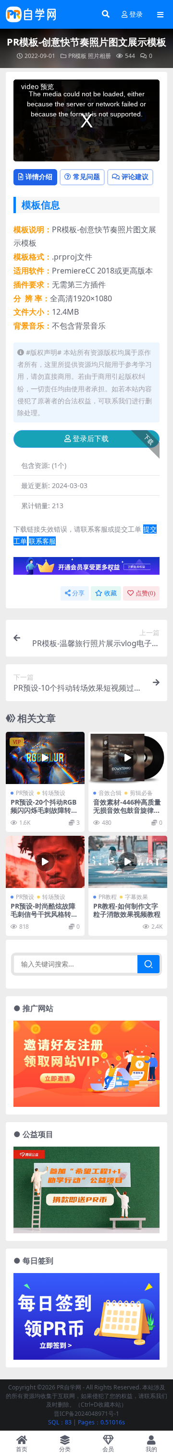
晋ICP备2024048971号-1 (86, 1414)
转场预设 (53, 793)
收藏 (110, 593)
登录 (136, 14)
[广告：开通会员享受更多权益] (86, 568)
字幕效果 (136, 897)
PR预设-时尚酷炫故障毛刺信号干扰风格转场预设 (44, 914)
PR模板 (77, 56)
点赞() (145, 593)
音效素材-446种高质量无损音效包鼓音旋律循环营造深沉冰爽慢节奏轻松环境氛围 (127, 813)
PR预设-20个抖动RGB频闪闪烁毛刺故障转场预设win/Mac (44, 810)
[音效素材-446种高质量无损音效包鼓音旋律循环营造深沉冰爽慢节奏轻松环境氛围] (127, 758)
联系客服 (42, 541)
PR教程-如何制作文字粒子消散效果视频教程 (127, 910)
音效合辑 (110, 793)
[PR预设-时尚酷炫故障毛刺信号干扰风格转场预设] (45, 862)
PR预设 (25, 793)
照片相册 (99, 56)
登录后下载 (91, 439)
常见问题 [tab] (86, 176)
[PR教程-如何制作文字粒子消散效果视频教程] (127, 862)
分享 (78, 593)
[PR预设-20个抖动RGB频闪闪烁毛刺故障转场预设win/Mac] (45, 758)
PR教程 (108, 897)
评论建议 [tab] (135, 176)
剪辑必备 (141, 793)
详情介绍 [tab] (38, 176)
